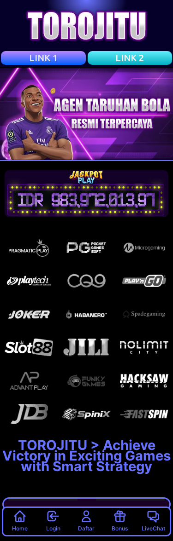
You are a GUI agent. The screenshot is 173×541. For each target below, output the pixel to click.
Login (53, 528)
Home (20, 528)
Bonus (120, 528)
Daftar (86, 528)
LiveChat (153, 528)
